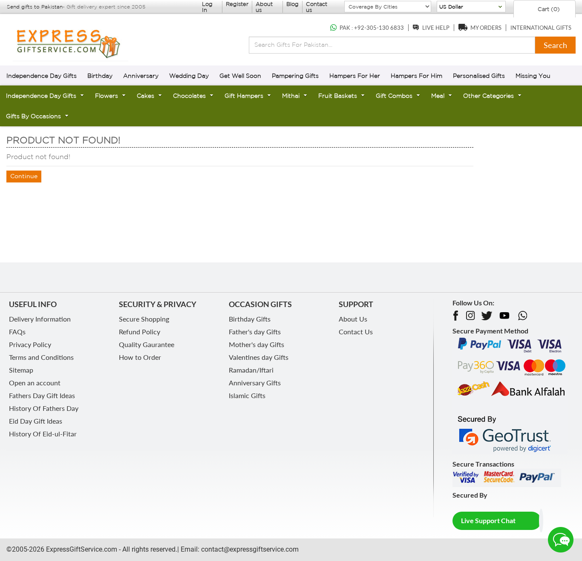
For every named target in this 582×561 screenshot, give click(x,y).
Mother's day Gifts (256, 344)
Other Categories (488, 95)
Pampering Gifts (295, 75)
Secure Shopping (144, 319)
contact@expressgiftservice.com (249, 549)
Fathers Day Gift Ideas (42, 395)
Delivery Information (40, 319)
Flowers (106, 95)
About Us (353, 319)
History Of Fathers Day (43, 408)
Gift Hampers (244, 95)
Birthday (99, 75)
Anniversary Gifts (255, 383)
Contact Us (356, 331)
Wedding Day (189, 75)
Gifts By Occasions (33, 116)
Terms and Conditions (41, 357)
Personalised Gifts (479, 75)
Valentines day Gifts (258, 357)
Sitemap (21, 370)
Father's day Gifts (255, 331)
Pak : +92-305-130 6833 (372, 27)
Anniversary (140, 75)
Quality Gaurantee (146, 344)
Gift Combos (394, 95)
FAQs (17, 331)
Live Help (435, 27)
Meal (437, 95)
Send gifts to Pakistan (35, 6)
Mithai (291, 95)
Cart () (548, 9)
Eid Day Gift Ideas (35, 421)
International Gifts (540, 27)
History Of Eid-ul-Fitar (43, 434)
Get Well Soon (240, 75)
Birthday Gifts (250, 319)
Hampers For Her (354, 75)
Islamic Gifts (247, 395)
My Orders (485, 27)
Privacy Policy (30, 344)
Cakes (145, 95)
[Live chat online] (560, 539)
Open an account (35, 383)
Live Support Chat (488, 520)
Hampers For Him (416, 75)
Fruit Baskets (337, 95)
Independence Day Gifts (41, 75)
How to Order (140, 357)
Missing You (533, 75)
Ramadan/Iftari (251, 370)
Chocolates (189, 95)
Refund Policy (139, 331)
